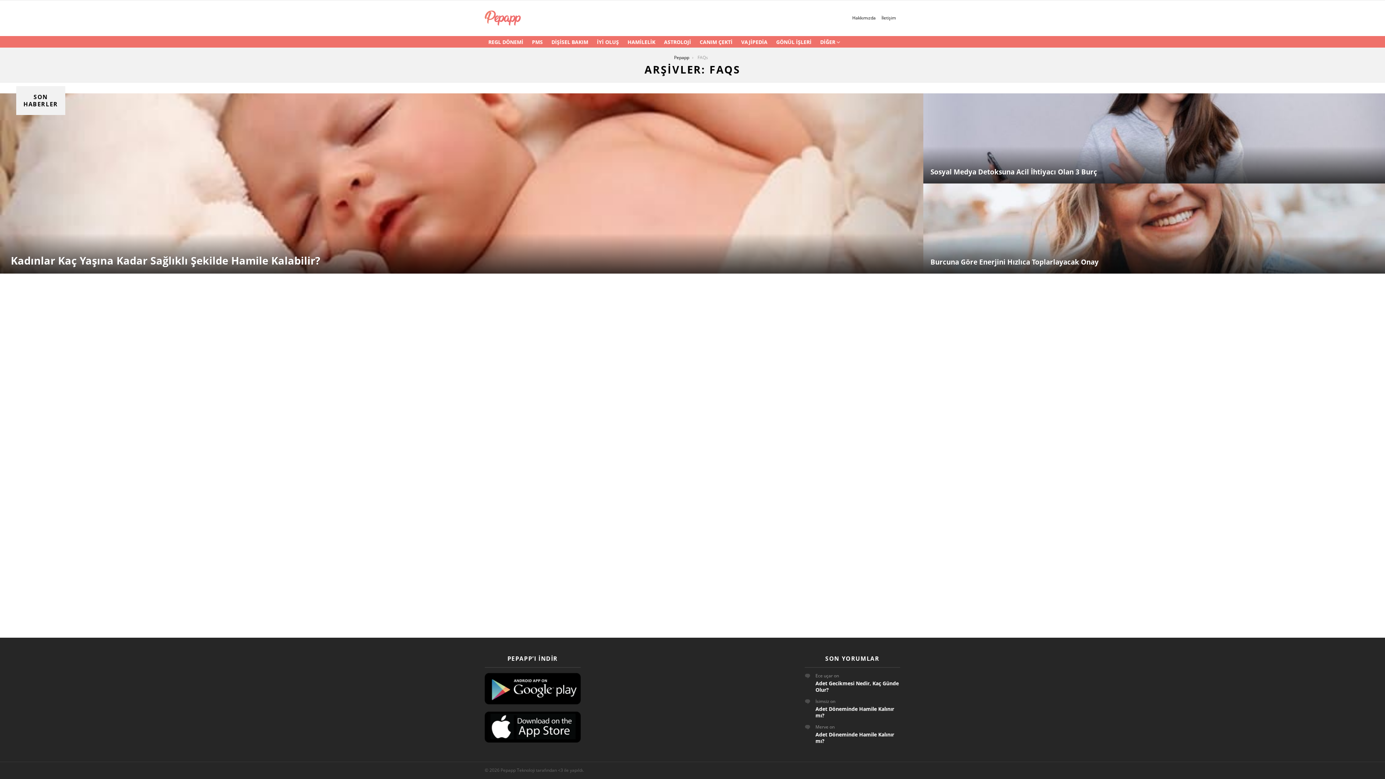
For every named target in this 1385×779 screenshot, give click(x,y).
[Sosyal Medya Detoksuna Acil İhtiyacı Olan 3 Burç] (1154, 138)
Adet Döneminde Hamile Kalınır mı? (854, 712)
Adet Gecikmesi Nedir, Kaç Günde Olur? (857, 686)
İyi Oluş (608, 42)
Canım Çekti (716, 42)
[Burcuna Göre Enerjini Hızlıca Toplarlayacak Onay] (1154, 228)
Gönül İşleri (794, 42)
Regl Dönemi (505, 42)
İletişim (888, 18)
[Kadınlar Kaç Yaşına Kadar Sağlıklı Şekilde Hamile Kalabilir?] (461, 183)
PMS (537, 42)
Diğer (827, 42)
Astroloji (677, 42)
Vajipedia (754, 42)
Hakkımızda (864, 18)
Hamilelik (641, 42)
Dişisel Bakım (569, 42)
